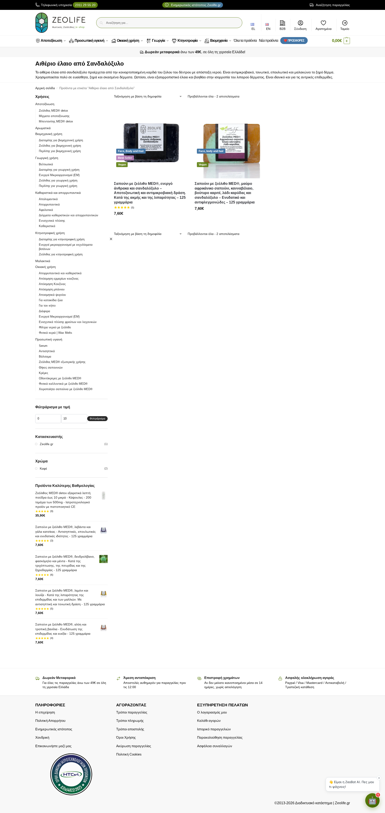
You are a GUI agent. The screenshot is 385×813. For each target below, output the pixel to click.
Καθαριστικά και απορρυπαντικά (58, 192)
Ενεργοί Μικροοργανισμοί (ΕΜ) (59, 175)
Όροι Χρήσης (126, 737)
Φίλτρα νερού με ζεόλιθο (55, 327)
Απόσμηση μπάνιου (52, 289)
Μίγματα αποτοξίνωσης (54, 116)
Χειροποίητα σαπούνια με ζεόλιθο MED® (66, 389)
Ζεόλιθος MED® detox (53, 110)
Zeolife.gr (46, 444)
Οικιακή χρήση (45, 267)
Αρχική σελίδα (45, 88)
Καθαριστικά (47, 226)
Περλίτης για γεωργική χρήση (58, 186)
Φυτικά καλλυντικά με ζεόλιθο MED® (63, 383)
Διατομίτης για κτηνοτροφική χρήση (62, 239)
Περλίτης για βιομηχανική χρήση (60, 151)
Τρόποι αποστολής (130, 729)
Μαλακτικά (42, 261)
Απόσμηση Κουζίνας (52, 284)
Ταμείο (344, 29)
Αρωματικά (43, 128)
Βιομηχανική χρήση (48, 134)
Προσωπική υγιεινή (48, 339)
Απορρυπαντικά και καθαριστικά (60, 273)
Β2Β (282, 29)
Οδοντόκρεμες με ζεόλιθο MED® (60, 378)
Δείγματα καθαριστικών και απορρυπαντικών (68, 215)
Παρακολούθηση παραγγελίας (220, 737)
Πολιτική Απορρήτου (50, 720)
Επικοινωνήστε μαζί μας (53, 746)
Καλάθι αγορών (209, 720)
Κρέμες (43, 373)
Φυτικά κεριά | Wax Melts (55, 332)
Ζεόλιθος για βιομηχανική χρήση (60, 145)
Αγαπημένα (324, 29)
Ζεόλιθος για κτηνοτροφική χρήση (60, 254)
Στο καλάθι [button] (151, 223)
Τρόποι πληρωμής (130, 720)
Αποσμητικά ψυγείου (52, 294)
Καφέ (43, 468)
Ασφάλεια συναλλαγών (214, 746)
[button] (341, 40)
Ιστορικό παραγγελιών (214, 729)
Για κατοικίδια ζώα (51, 300)
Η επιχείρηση (45, 712)
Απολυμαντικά (48, 199)
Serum (43, 345)
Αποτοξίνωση (44, 104)
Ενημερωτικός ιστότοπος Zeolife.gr (195, 5)
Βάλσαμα (45, 356)
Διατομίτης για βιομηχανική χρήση (61, 140)
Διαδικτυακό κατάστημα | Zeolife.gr (322, 803)
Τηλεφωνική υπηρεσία (68, 5)
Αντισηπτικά (47, 351)
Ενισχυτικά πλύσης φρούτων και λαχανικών (68, 322)
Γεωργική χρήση (46, 158)
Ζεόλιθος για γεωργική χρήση (58, 180)
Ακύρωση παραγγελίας (133, 746)
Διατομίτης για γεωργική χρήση (59, 169)
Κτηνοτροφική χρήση (50, 233)
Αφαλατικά (46, 210)
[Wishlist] (181, 111)
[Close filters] (111, 239)
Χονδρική (42, 737)
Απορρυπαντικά (49, 204)
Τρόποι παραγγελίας (131, 712)
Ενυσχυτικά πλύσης (52, 220)
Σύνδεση (300, 29)
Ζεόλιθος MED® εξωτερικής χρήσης (62, 362)
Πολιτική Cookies (129, 754)
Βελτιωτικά (46, 164)
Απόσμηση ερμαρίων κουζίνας (58, 278)
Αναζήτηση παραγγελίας (332, 5)
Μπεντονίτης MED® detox (56, 121)
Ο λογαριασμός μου (212, 712)
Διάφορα (44, 311)
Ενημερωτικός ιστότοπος (53, 729)
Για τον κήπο (47, 305)
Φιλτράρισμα (97, 418)
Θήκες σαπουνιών (51, 367)
